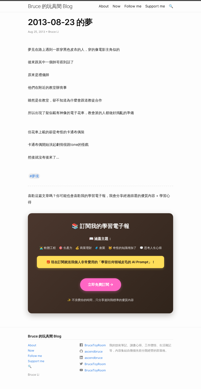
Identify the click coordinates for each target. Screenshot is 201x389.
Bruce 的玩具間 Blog (50, 6)
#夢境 (34, 176)
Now (117, 6)
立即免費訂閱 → (100, 284)
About (104, 6)
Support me (155, 6)
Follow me (132, 6)
